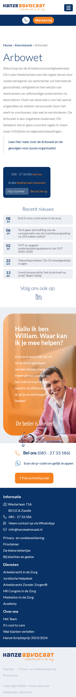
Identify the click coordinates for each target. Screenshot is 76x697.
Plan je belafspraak (35, 478)
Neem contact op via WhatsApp (31, 523)
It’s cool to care (14, 625)
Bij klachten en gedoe (18, 557)
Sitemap (8, 669)
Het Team (10, 619)
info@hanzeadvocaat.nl (25, 529)
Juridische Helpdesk (17, 578)
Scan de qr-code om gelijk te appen (48, 463)
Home (7, 45)
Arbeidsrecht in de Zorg (20, 572)
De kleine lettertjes (17, 550)
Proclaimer (11, 544)
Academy (10, 603)
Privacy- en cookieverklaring (23, 538)
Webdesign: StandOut (17, 692)
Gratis (27, 182)
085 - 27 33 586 (27, 174)
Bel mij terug (38, 191)
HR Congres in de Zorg (19, 591)
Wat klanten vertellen (18, 631)
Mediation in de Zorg (18, 597)
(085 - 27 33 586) (46, 452)
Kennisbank (23, 45)
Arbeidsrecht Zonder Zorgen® (25, 585)
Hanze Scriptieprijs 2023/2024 (25, 638)
